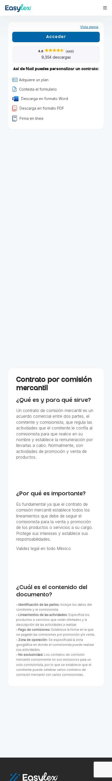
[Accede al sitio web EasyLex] (18, 8)
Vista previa (89, 27)
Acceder (56, 37)
